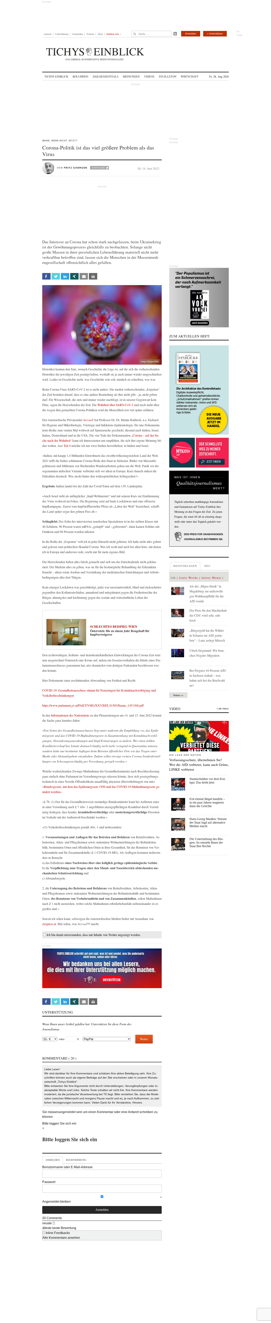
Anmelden (190, 33)
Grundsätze (77, 33)
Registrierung (76, 1160)
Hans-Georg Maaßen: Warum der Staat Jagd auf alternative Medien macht (208, 822)
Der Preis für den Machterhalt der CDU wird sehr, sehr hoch (208, 615)
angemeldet (67, 1112)
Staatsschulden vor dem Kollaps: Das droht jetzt (207, 780)
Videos (149, 76)
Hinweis (137, 1102)
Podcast (90, 33)
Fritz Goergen (75, 168)
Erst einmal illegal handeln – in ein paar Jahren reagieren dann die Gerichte (207, 802)
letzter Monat (211, 578)
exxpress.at (49, 924)
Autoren (47, 33)
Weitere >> (178, 695)
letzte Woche (188, 578)
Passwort (48, 1182)
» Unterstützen (215, 33)
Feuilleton (167, 76)
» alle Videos (223, 708)
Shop (100, 33)
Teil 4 (67, 446)
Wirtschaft (190, 76)
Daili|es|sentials (105, 76)
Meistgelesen (185, 566)
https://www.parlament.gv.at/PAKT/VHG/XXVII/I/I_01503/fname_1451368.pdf (93, 705)
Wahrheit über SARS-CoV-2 (115, 405)
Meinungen (131, 76)
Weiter (144, 1039)
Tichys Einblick (56, 76)
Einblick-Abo (113, 33)
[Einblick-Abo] (199, 390)
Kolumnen (80, 76)
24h (173, 578)
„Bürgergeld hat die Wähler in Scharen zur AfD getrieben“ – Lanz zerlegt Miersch (207, 635)
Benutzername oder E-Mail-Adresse (67, 1167)
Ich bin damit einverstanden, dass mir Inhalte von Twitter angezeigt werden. (94, 935)
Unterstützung (61, 33)
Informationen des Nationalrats (70, 715)
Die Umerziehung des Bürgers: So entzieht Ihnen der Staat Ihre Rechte (206, 842)
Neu (207, 566)
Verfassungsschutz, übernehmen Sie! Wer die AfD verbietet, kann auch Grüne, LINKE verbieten (199, 764)
